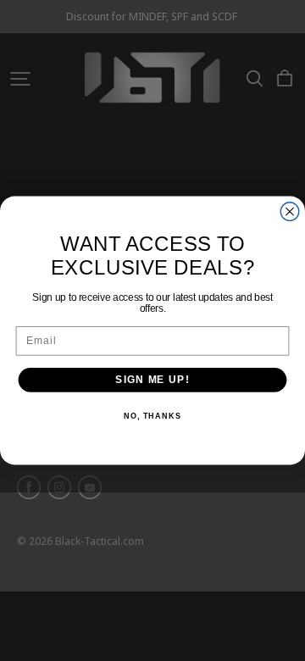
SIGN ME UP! (152, 380)
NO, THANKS (152, 416)
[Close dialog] (289, 212)
